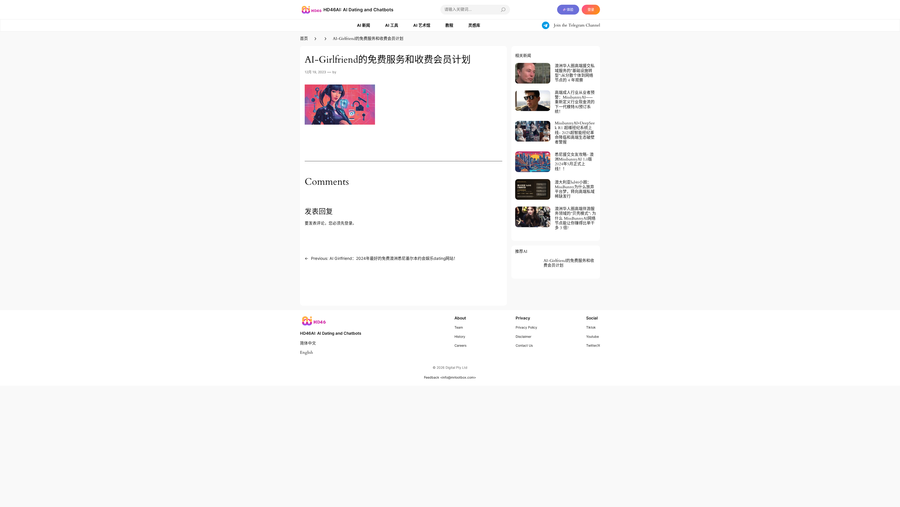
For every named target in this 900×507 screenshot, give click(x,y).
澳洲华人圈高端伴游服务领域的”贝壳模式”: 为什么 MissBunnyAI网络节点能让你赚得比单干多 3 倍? (575, 218)
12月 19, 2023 (315, 72)
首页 (304, 38)
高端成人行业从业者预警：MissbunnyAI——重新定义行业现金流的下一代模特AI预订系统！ (575, 102)
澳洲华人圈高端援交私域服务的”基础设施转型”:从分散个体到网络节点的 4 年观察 (575, 73)
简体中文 (308, 343)
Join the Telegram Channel (577, 25)
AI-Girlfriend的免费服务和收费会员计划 (569, 263)
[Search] (503, 9)
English (306, 352)
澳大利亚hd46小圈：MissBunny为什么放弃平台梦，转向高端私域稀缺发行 (575, 189)
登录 (591, 10)
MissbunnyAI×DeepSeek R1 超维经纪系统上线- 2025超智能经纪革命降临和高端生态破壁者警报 (575, 133)
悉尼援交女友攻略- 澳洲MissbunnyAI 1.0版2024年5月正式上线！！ (574, 161)
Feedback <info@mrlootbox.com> (450, 377)
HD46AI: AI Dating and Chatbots (358, 9)
